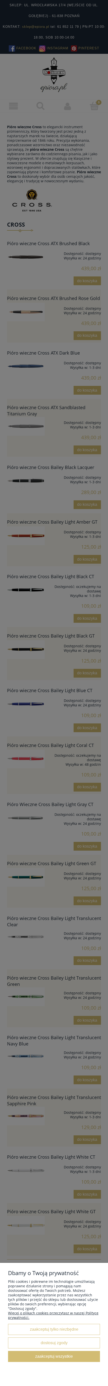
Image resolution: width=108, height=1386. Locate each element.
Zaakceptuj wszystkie (54, 1356)
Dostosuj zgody (54, 1342)
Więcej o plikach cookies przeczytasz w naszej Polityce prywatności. (53, 1315)
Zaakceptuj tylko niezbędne (54, 1329)
